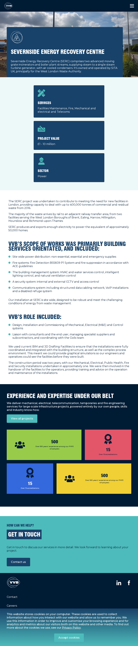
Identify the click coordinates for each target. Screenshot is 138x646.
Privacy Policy (71, 627)
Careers (12, 605)
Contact (12, 597)
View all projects (22, 418)
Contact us (18, 562)
